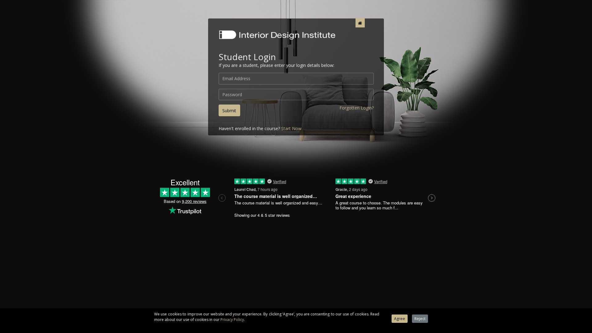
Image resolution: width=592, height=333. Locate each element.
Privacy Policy (232, 319)
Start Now (291, 128)
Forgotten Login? (356, 108)
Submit (229, 110)
